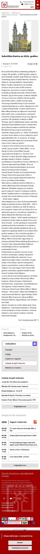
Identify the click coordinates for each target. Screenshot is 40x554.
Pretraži (26, 7)
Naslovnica (5, 12)
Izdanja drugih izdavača (9, 14)
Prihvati (20, 542)
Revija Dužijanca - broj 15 (12, 391)
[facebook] (5, 498)
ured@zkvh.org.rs (8, 511)
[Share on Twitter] (36, 64)
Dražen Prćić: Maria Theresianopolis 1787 (19, 400)
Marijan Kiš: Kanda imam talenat (15, 386)
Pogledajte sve (20, 406)
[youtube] (11, 498)
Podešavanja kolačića (20, 548)
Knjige (8, 354)
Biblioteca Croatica (13, 368)
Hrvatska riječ (28, 320)
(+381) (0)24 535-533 (28, 2)
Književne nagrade (13, 359)
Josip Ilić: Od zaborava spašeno (15, 382)
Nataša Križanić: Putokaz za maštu (16, 395)
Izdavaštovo (16, 12)
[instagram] (18, 498)
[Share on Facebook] (34, 64)
